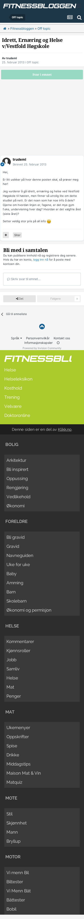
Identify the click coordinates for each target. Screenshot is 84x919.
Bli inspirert (17, 469)
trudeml (11, 58)
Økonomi (15, 505)
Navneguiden (19, 555)
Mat (10, 687)
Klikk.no (65, 429)
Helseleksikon (18, 379)
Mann (12, 832)
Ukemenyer (18, 727)
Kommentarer (20, 641)
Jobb (11, 659)
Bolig (11, 444)
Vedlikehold (18, 496)
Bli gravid (15, 537)
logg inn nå (40, 259)
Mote (11, 798)
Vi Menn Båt (18, 890)
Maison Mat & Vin (23, 773)
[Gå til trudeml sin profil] (6, 162)
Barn (11, 591)
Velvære (13, 406)
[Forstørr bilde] (49, 221)
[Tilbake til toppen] (42, 326)
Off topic (33, 62)
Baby (11, 573)
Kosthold (13, 388)
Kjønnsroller (18, 650)
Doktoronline (17, 415)
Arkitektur (16, 460)
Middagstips (18, 764)
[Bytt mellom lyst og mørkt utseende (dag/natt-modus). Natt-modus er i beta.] (58, 342)
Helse (10, 369)
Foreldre (16, 521)
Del (20, 298)
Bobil (11, 909)
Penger (13, 696)
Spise (11, 745)
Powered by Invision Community (42, 348)
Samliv (13, 668)
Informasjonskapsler (38, 342)
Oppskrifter (17, 736)
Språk (15, 338)
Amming (14, 582)
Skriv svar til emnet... (25, 279)
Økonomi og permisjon (28, 610)
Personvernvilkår (38, 338)
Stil (9, 813)
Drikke (12, 754)
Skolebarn (16, 601)
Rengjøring (17, 487)
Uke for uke (18, 564)
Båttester (15, 900)
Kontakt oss (62, 338)
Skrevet (29, 164)
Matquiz (14, 782)
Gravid (12, 546)
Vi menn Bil (17, 872)
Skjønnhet (16, 823)
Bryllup (13, 841)
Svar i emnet (42, 74)
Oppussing (17, 478)
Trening (12, 397)
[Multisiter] (6, 235)
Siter (17, 235)
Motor (12, 856)
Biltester (14, 881)
